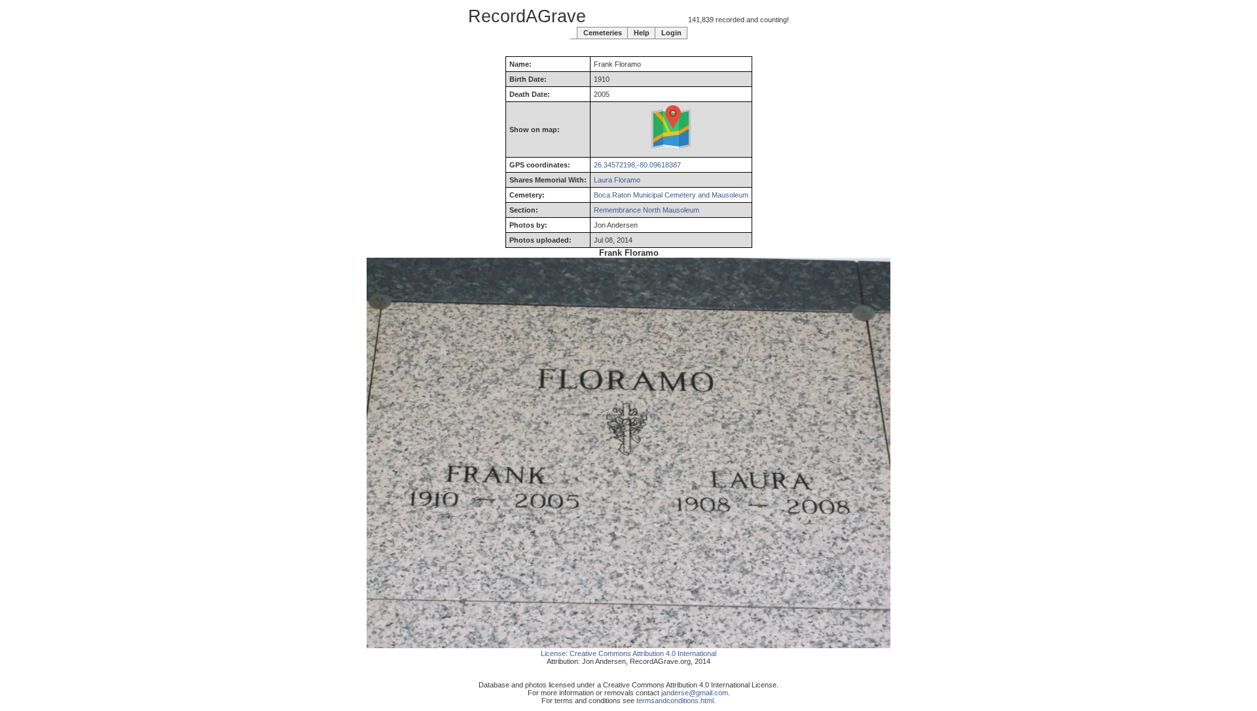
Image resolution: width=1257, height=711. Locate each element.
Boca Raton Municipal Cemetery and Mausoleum (671, 195)
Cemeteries (602, 33)
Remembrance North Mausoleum (646, 210)
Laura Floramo (617, 180)
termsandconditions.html (675, 700)
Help (641, 33)
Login (671, 33)
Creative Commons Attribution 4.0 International (643, 653)
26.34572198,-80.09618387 (637, 165)
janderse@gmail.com (694, 693)
